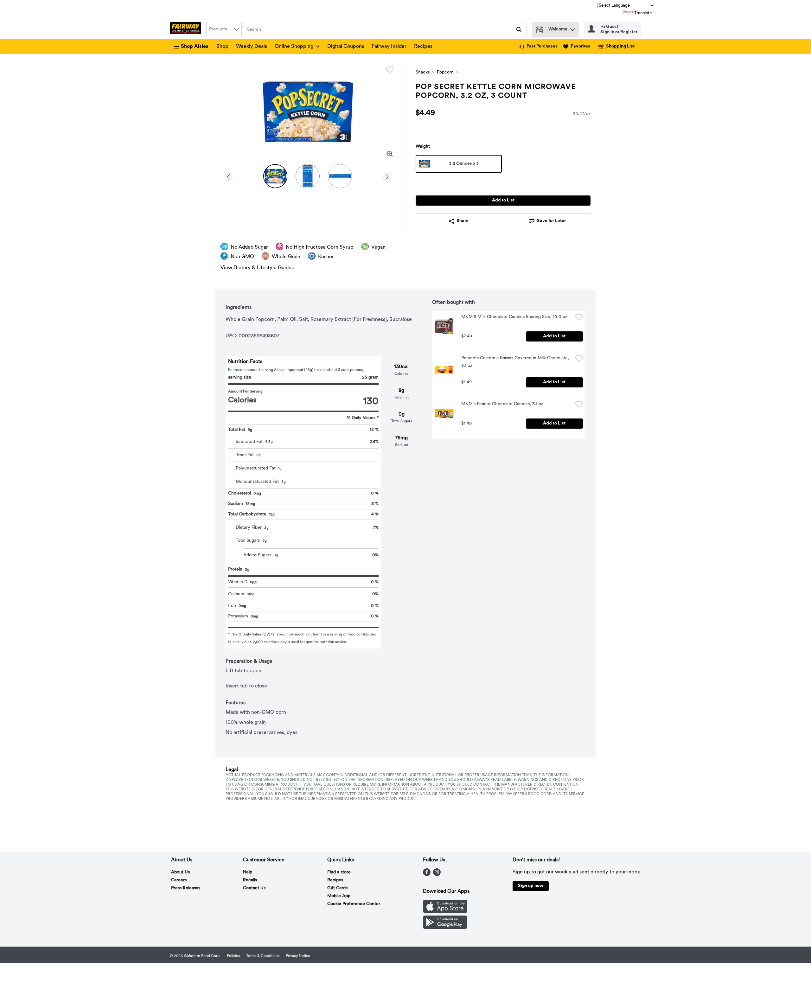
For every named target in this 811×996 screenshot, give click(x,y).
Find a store (339, 872)
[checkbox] (389, 69)
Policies (233, 956)
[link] (538, 46)
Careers (179, 880)
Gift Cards (337, 888)
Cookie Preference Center (353, 904)
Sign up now (530, 886)
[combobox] (224, 29)
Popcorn (445, 72)
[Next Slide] (387, 175)
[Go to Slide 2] (307, 176)
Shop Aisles (194, 46)
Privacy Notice (298, 956)
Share (463, 221)
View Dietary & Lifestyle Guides (257, 268)
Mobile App (338, 896)
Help (247, 872)
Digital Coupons (345, 46)
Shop (222, 46)
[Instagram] (437, 874)
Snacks (423, 72)
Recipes (423, 46)
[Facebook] (427, 874)
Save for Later (551, 221)
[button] (572, 28)
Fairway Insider (389, 46)
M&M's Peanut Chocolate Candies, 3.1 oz (502, 404)
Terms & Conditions (262, 956)
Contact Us (254, 888)
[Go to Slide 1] (275, 176)
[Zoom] (389, 154)
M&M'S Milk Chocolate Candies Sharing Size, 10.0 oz (514, 317)
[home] (187, 29)
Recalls (250, 880)
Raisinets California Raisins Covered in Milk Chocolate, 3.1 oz (515, 362)
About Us (180, 872)
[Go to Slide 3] (340, 176)
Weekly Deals (251, 46)
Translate (643, 13)
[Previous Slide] (228, 175)
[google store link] (445, 927)
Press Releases (185, 888)
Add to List (503, 200)
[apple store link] (445, 911)
